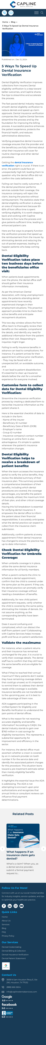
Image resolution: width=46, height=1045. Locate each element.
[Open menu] (36, 12)
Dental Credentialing (11, 947)
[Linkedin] (10, 906)
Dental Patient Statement (14, 958)
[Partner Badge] (6, 969)
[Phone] (4, 12)
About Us (6, 921)
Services (5, 924)
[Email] (11, 12)
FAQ (4, 932)
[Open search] (42, 12)
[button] (2, 848)
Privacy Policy (8, 936)
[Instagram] (16, 906)
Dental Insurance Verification (15, 954)
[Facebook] (4, 906)
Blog (13, 22)
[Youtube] (21, 906)
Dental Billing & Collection (14, 951)
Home (5, 22)
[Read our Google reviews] (7, 998)
